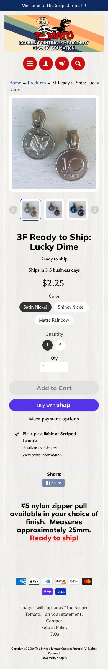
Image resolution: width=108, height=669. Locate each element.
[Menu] (30, 63)
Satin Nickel (37, 308)
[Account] (46, 63)
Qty (54, 358)
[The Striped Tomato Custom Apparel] (54, 33)
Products (37, 82)
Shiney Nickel (73, 308)
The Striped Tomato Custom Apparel (59, 648)
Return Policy (54, 627)
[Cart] (62, 63)
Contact (54, 620)
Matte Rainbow (56, 321)
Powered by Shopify (54, 658)
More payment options (54, 419)
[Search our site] (78, 63)
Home (15, 82)
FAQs (54, 634)
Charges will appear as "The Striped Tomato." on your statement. (54, 611)
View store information (42, 455)
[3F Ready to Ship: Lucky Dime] (30, 209)
